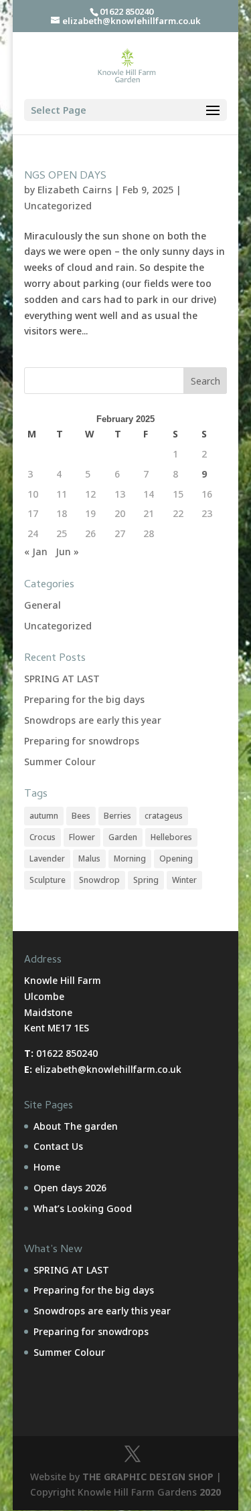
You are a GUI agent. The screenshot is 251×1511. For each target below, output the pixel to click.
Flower (82, 837)
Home (46, 1167)
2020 (210, 1492)
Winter (184, 880)
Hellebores (171, 837)
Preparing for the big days (84, 699)
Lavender (47, 858)
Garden (122, 837)
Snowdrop (99, 880)
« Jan (36, 551)
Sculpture (47, 880)
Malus (89, 858)
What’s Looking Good (82, 1208)
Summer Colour (60, 761)
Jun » (67, 551)
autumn (43, 815)
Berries (117, 815)
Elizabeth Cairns (74, 189)
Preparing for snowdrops (81, 740)
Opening (176, 858)
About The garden (75, 1126)
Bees (81, 815)
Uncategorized (58, 205)
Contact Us (58, 1146)
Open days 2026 (69, 1187)
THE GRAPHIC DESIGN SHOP (148, 1476)
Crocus (42, 837)
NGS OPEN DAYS (65, 176)
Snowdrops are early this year (92, 720)
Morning (130, 858)
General (42, 605)
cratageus (164, 815)
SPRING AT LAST (62, 678)
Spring (146, 880)
